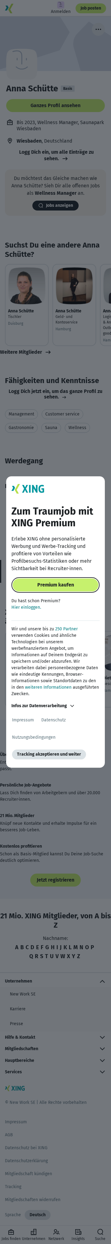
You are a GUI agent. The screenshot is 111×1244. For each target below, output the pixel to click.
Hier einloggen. (26, 607)
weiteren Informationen (48, 687)
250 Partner (66, 629)
